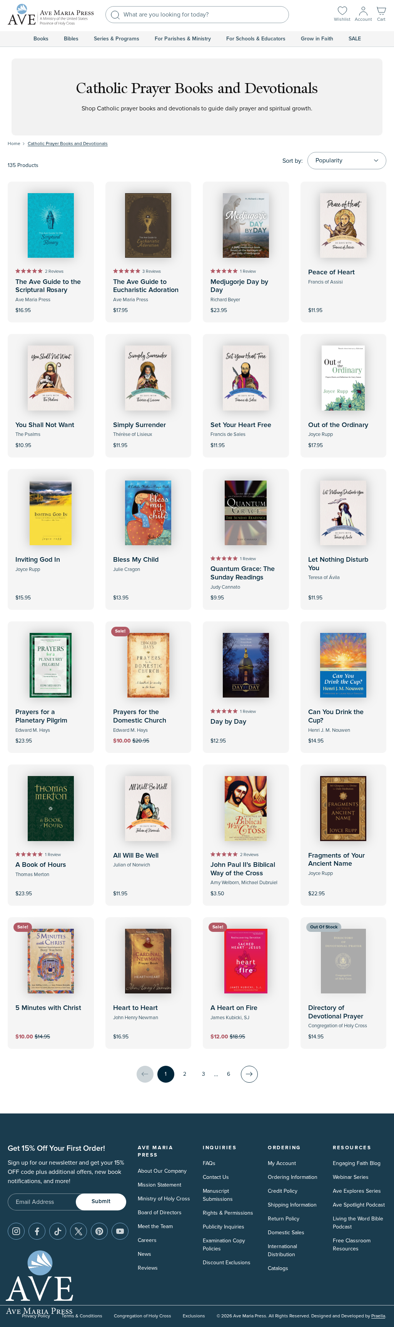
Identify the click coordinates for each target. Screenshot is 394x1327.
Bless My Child (136, 560)
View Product (343, 1031)
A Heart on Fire (233, 1008)
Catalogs (278, 1268)
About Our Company (162, 1171)
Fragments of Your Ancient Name (336, 859)
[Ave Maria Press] (51, 14)
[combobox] (197, 14)
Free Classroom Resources (352, 1244)
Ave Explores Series (357, 1191)
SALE (355, 38)
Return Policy (283, 1218)
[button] (381, 15)
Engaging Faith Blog (357, 1163)
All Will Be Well (136, 855)
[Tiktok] (57, 1231)
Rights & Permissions (228, 1213)
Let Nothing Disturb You (338, 564)
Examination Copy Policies (224, 1244)
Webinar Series (351, 1177)
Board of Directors (160, 1212)
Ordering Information (292, 1177)
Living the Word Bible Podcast (358, 1222)
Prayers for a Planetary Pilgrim (41, 716)
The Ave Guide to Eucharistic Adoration (146, 286)
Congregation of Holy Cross (142, 1316)
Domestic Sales (286, 1232)
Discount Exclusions (226, 1262)
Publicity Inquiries (223, 1227)
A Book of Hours (40, 865)
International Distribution (282, 1250)
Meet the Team (155, 1226)
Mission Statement (159, 1185)
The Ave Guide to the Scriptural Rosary (48, 286)
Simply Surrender (139, 425)
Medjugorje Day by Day (239, 286)
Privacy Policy (36, 1316)
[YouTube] (120, 1231)
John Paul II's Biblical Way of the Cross (242, 869)
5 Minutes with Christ (48, 1008)
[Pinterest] (99, 1231)
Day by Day (228, 722)
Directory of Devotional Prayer (335, 1012)
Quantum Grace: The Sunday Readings (242, 573)
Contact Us (216, 1177)
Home (14, 144)
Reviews (148, 1268)
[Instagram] (16, 1231)
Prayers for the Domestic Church (139, 716)
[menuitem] (41, 39)
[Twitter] (78, 1231)
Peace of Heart (331, 272)
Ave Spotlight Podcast (359, 1205)
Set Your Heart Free (240, 425)
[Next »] (249, 1074)
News (144, 1254)
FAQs (209, 1163)
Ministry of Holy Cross (164, 1198)
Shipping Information (292, 1205)
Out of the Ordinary (338, 425)
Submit (101, 1201)
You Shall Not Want (44, 425)
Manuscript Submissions (218, 1195)
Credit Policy (282, 1191)
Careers (147, 1240)
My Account (282, 1163)
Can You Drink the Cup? (336, 716)
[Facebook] (36, 1231)
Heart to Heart (135, 1008)
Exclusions (194, 1316)
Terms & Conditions (82, 1316)
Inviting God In (37, 560)
